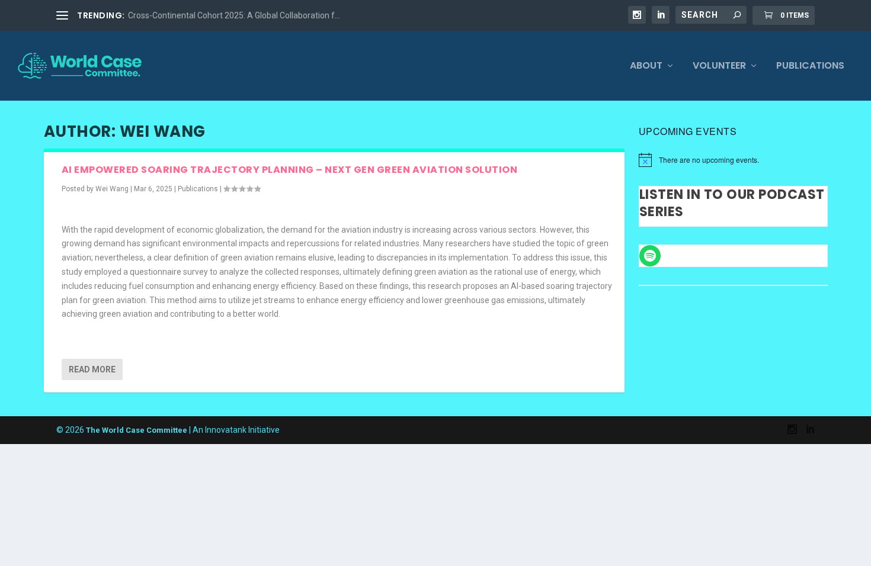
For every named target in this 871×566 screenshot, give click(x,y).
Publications (810, 66)
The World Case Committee (136, 430)
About (646, 66)
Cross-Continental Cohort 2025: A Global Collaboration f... (234, 15)
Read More (92, 369)
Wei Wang (112, 189)
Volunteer (719, 66)
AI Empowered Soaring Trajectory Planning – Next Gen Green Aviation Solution (290, 169)
